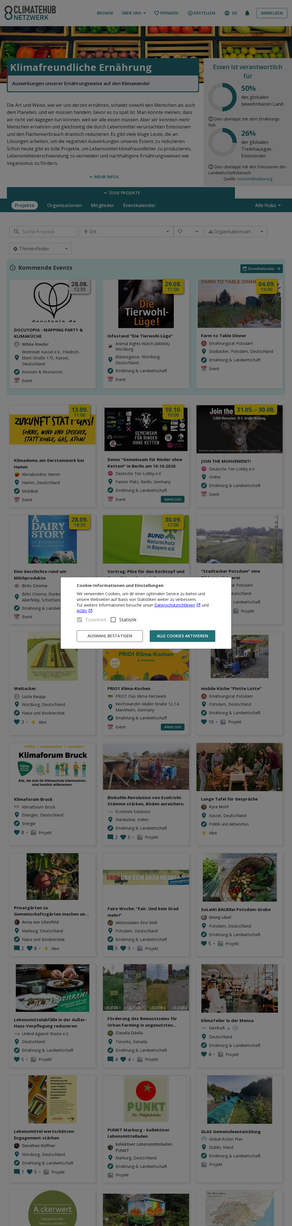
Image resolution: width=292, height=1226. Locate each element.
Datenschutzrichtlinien (174, 605)
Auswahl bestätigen (110, 635)
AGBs (82, 610)
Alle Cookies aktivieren (182, 635)
